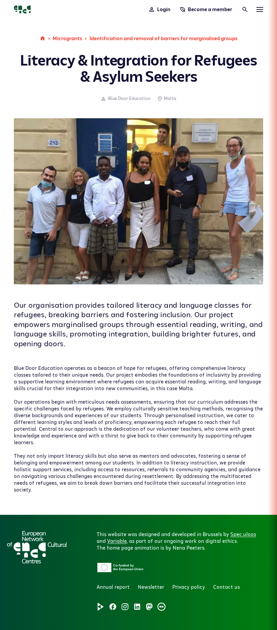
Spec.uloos (243, 534)
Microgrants (67, 38)
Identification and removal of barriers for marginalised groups (163, 38)
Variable (116, 541)
